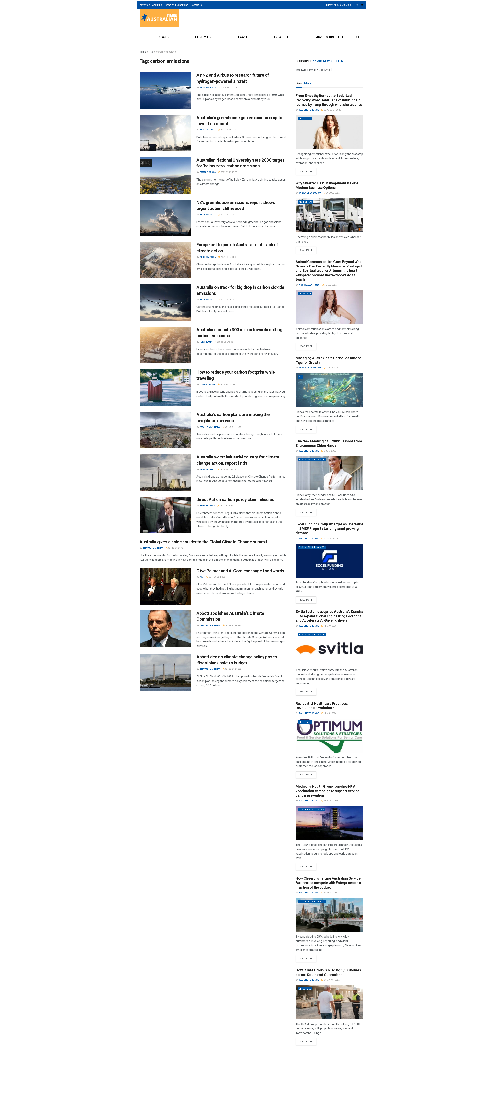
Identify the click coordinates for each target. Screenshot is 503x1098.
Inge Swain (206, 342)
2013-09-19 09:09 (232, 625)
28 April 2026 (330, 800)
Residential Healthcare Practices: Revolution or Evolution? (322, 705)
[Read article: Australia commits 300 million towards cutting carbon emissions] (165, 345)
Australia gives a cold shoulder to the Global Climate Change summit (203, 541)
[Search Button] (357, 37)
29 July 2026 (332, 193)
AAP (202, 577)
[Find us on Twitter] (362, 5)
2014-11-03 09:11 (227, 505)
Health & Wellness (311, 809)
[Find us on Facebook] (357, 5)
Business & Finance (311, 459)
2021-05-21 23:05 (228, 172)
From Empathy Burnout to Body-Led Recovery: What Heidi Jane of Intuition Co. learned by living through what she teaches (329, 100)
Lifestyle (202, 37)
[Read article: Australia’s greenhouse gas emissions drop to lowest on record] (165, 133)
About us (157, 5)
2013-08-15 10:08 (232, 669)
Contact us (197, 5)
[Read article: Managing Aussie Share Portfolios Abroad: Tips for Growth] (329, 390)
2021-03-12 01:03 (228, 257)
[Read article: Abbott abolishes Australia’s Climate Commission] (165, 628)
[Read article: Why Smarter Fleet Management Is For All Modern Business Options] (329, 215)
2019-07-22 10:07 (228, 384)
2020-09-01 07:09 (228, 299)
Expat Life (281, 37)
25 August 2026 (332, 110)
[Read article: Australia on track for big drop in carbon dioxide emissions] (165, 302)
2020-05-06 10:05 (224, 342)
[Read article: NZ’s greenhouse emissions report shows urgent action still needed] (165, 218)
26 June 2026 (330, 538)
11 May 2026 (329, 626)
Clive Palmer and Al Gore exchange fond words (240, 570)
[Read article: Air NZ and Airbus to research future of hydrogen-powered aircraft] (165, 90)
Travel (243, 37)
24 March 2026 (331, 980)
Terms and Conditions (176, 5)
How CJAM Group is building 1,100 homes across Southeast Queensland (328, 972)
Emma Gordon (208, 172)
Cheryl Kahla (208, 384)
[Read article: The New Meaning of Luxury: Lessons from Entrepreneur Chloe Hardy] (329, 473)
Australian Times (210, 427)
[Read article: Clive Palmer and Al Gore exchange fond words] (165, 586)
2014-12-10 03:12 (227, 469)
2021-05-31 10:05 (228, 130)
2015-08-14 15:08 (232, 427)
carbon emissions (166, 52)
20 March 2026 (333, 1063)
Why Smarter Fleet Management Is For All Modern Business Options (328, 185)
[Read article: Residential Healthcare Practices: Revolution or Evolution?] (329, 736)
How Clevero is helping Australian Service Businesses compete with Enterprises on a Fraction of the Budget (328, 882)
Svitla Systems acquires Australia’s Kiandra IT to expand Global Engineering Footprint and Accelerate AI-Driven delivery (329, 615)
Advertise (145, 5)
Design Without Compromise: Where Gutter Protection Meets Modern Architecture (329, 1055)
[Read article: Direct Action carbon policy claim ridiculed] (165, 515)
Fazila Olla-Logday (310, 193)
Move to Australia (329, 37)
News (162, 37)
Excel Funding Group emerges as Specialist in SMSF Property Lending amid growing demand (329, 528)
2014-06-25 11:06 (216, 577)
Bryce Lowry (207, 469)
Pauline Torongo (309, 110)
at (300, 377)
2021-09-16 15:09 (228, 87)
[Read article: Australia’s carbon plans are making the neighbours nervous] (165, 430)
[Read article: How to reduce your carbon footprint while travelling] (165, 387)
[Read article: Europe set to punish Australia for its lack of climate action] (165, 260)
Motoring (305, 202)
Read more (307, 170)
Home (143, 52)
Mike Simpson (208, 87)
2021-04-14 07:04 (228, 214)
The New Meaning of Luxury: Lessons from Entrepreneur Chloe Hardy (329, 443)
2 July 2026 (331, 368)
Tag (151, 52)
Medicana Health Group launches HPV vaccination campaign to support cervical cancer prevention (328, 790)
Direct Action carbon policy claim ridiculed (235, 499)
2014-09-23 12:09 (175, 548)
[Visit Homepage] (159, 18)
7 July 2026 (330, 285)
